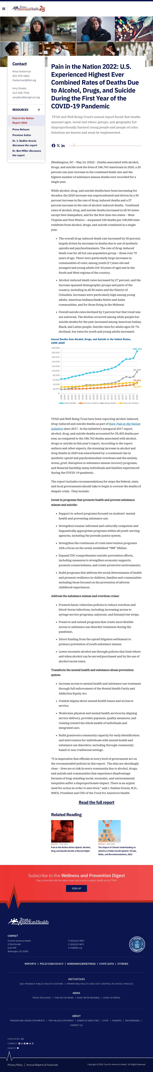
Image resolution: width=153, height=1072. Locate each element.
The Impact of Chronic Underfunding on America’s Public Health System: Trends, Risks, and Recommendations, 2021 (117, 849)
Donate (12, 1048)
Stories (122, 963)
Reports (30, 963)
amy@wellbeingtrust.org (26, 97)
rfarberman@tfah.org (24, 80)
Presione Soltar (21, 135)
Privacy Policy (15, 1064)
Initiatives (76, 979)
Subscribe (14, 1039)
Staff (106, 1020)
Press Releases (42, 997)
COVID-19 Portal (111, 997)
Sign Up (76, 888)
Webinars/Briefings (81, 963)
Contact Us (76, 1025)
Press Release (21, 129)
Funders (116, 1020)
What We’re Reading (88, 997)
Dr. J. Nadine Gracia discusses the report (24, 143)
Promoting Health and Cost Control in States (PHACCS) (100, 983)
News (76, 993)
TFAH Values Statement (61, 1020)
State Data (106, 963)
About (76, 1016)
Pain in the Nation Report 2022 (23, 120)
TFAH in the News (64, 997)
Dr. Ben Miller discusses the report (26, 153)
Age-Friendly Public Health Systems (41, 983)
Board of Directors (88, 1020)
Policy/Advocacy (52, 963)
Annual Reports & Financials (42, 1064)
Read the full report (96, 802)
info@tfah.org (76, 947)
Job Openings (132, 1020)
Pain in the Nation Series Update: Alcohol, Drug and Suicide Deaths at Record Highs (71, 847)
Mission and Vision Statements (27, 1020)
